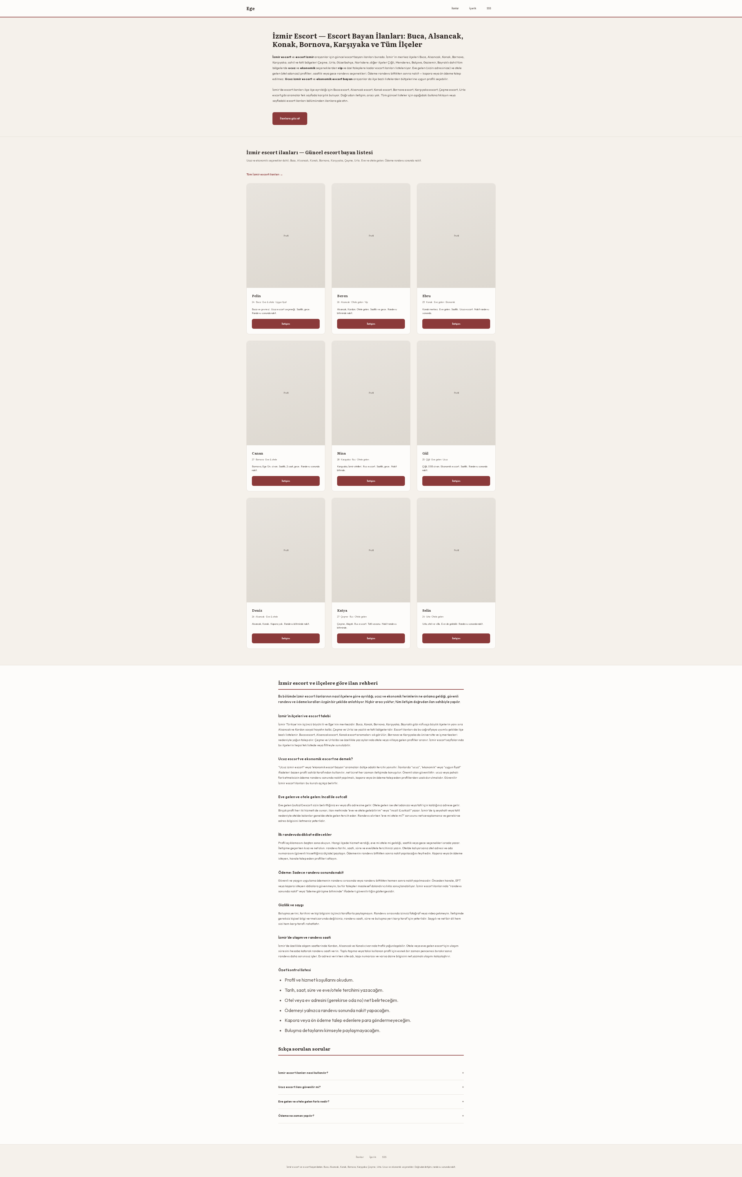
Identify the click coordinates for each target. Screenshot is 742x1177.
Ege (250, 8)
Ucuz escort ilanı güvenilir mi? (299, 1087)
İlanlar (455, 8)
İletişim (286, 323)
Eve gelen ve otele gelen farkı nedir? (303, 1101)
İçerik (472, 8)
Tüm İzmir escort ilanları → (264, 174)
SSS (489, 8)
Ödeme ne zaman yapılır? (296, 1116)
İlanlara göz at (290, 118)
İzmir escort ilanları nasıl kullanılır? (303, 1073)
